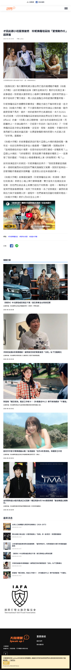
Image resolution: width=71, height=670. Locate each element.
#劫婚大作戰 (33, 236)
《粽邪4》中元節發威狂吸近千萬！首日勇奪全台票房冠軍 (27, 302)
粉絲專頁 (41, 2)
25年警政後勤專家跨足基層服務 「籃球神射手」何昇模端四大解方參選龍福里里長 (39, 545)
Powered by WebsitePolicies (11, 666)
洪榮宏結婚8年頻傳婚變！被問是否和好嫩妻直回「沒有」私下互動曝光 (32, 352)
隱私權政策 (40, 644)
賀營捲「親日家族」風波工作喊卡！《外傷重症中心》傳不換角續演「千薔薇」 (35, 401)
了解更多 (12, 660)
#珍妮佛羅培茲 (13, 236)
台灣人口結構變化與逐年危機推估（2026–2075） (29, 524)
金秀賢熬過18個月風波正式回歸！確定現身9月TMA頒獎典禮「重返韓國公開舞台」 (35, 501)
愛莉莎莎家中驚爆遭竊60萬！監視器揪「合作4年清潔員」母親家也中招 (32, 451)
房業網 (31, 2)
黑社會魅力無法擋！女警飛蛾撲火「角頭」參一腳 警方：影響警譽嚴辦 (36, 534)
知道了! (6, 663)
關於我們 (39, 641)
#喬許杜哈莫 (23, 236)
